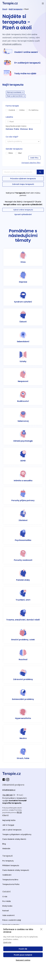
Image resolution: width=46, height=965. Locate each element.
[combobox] (23, 122)
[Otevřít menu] (43, 3)
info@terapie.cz (8, 790)
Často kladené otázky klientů (14, 839)
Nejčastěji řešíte (8, 820)
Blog (4, 844)
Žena (10, 153)
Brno (31, 129)
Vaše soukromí (8, 915)
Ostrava (9, 129)
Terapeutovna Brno (10, 879)
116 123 (19, 812)
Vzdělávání (6, 875)
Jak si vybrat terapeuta (11, 830)
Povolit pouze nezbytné (23, 955)
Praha (16, 129)
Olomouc (24, 129)
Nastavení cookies (23, 960)
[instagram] (7, 779)
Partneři (5, 910)
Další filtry (34, 158)
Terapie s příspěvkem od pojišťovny (16, 834)
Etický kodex (7, 906)
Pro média (6, 901)
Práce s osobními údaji (11, 920)
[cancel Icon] (23, 92)
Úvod (4, 9)
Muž (19, 153)
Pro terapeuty (8, 861)
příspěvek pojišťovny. (12, 44)
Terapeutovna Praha (10, 884)
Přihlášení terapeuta (10, 865)
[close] (41, 929)
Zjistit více (7, 942)
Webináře (6, 848)
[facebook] (4, 779)
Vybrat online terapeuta (23, 210)
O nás (4, 896)
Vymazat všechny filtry (30, 162)
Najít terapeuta (15, 9)
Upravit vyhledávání (23, 214)
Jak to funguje (8, 825)
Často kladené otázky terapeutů (15, 870)
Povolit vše (23, 949)
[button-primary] (40, 172)
